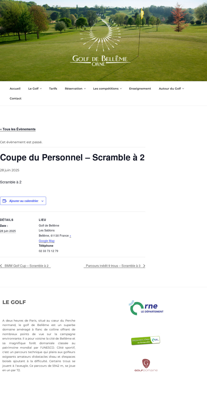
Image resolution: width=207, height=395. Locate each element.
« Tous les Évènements (18, 129)
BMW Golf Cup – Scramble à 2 (26, 265)
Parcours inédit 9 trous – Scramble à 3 (113, 265)
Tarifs (53, 88)
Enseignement (140, 88)
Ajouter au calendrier (23, 201)
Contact (15, 98)
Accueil (15, 88)
